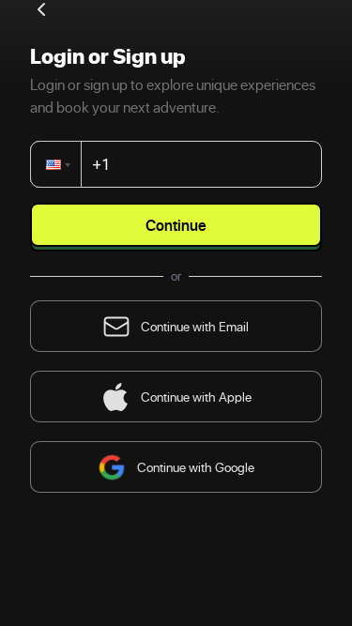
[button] (59, 164)
